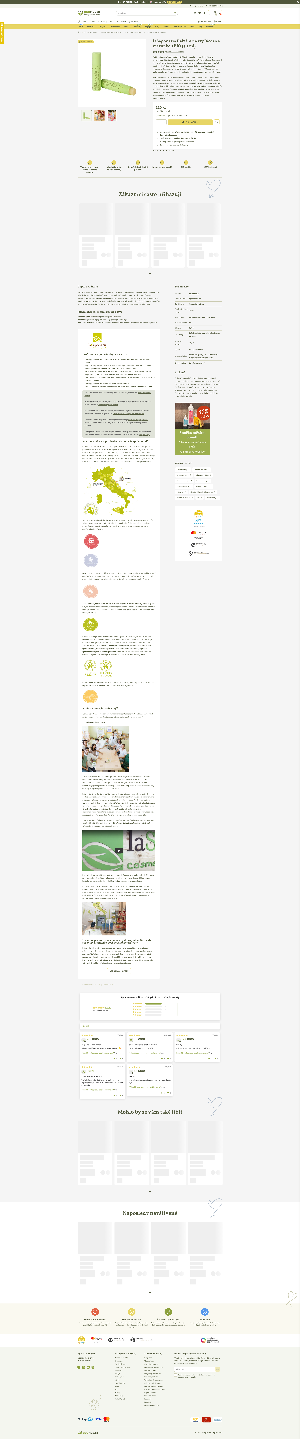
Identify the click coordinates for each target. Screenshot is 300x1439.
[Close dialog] (173, 690)
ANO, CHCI (150, 722)
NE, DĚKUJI (150, 731)
